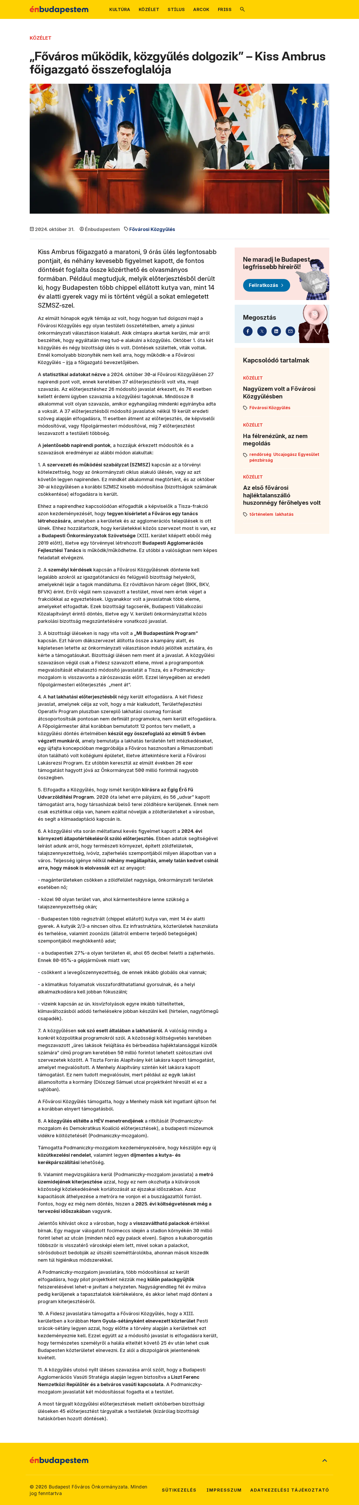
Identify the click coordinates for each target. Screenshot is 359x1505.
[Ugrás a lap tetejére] (324, 1461)
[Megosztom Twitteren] (262, 331)
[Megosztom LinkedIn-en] (276, 331)
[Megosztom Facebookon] (248, 331)
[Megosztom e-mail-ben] (290, 331)
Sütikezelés (179, 1490)
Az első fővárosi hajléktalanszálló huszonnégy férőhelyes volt (282, 495)
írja (69, 362)
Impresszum (224, 1490)
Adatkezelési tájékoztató (289, 1490)
